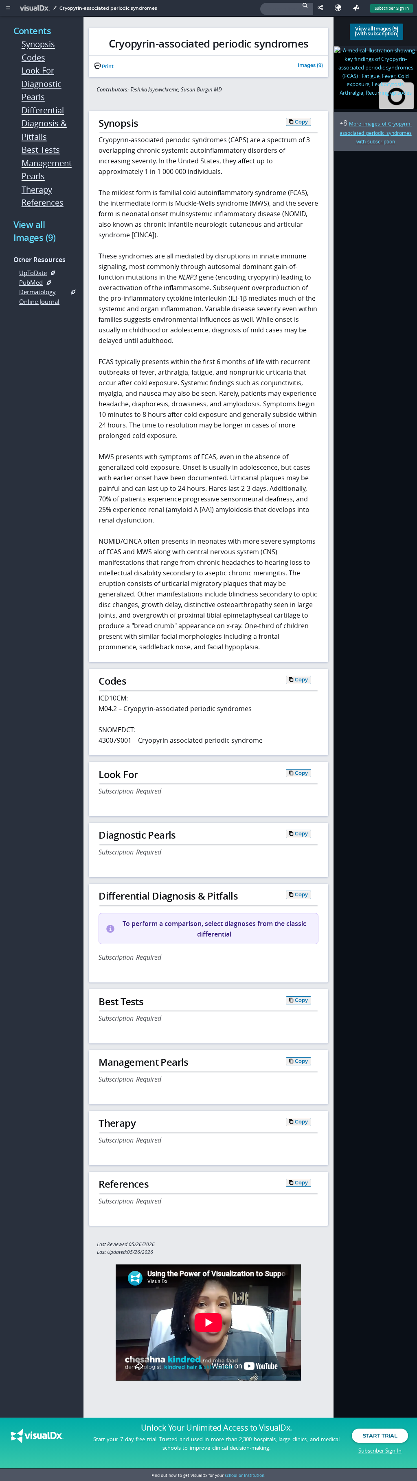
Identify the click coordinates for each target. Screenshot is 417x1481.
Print (107, 66)
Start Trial (380, 1435)
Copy (301, 122)
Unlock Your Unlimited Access (216, 1427)
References (43, 202)
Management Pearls (45, 170)
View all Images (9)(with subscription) (376, 31)
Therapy (37, 189)
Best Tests (41, 149)
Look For (38, 70)
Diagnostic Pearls (41, 90)
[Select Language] (340, 8)
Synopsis (38, 44)
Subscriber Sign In (392, 8)
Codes (33, 57)
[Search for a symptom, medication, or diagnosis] (286, 9)
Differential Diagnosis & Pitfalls (44, 123)
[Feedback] (358, 8)
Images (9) (310, 65)
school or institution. (245, 1475)
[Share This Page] (322, 8)
